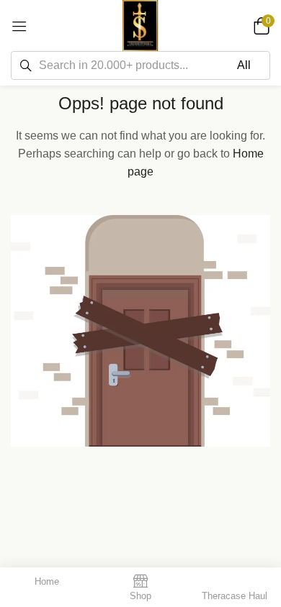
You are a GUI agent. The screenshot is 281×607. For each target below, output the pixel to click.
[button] (259, 26)
